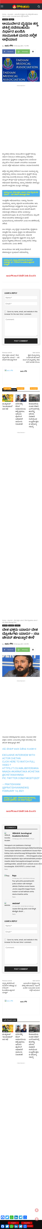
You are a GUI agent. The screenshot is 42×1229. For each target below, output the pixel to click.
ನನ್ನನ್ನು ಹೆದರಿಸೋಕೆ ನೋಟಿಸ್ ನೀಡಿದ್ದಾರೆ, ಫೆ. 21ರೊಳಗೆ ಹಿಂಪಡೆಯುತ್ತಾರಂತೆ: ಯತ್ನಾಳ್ (19, 262)
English (13, 1223)
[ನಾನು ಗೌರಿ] (11, 375)
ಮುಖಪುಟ (10, 14)
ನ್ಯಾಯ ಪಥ (7, 388)
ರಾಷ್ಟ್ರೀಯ (11, 19)
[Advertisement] (21, 108)
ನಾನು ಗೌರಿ (9, 45)
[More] (33, 51)
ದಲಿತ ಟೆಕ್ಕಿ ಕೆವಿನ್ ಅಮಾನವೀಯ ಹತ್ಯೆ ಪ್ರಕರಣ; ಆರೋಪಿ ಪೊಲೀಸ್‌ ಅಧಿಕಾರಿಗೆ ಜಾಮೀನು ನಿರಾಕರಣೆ (20, 414)
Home (4, 14)
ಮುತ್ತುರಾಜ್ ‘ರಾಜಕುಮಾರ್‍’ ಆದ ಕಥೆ (7, 406)
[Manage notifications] (37, 1219)
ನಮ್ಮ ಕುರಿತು (27, 1223)
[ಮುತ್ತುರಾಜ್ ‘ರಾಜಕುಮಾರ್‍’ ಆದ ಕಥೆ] (7, 398)
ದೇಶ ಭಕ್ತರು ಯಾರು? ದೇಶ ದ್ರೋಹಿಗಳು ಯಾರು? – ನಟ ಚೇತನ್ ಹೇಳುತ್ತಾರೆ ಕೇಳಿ (21, 193)
